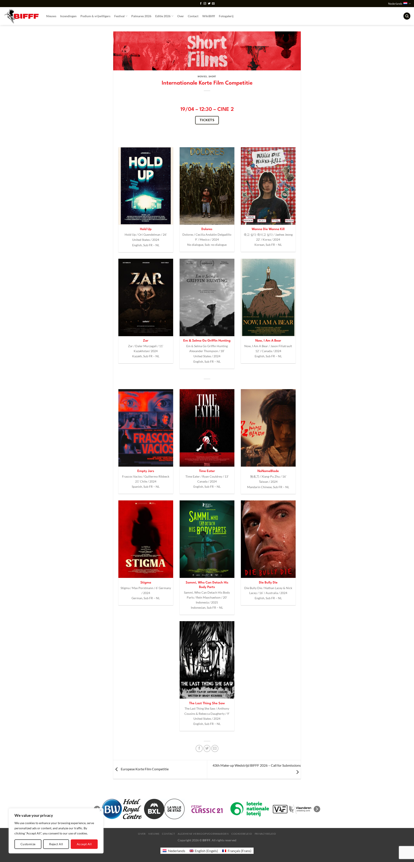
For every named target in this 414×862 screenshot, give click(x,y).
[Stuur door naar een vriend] (214, 748)
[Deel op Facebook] (199, 748)
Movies (202, 77)
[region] (56, 830)
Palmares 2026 (141, 16)
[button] (317, 809)
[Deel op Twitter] (207, 748)
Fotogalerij (226, 16)
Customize (28, 844)
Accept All (84, 844)
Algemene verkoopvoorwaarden (203, 833)
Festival (119, 16)
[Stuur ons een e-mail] (213, 3)
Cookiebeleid (241, 833)
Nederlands (395, 3)
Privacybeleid (265, 833)
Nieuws (51, 16)
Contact (193, 16)
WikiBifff (208, 16)
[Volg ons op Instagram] (205, 3)
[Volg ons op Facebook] (200, 3)
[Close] (101, 810)
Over (180, 16)
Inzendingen (68, 16)
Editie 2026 (163, 16)
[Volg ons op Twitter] (209, 3)
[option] (131, 809)
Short (212, 77)
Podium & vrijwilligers (95, 16)
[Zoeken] (406, 16)
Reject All (56, 844)
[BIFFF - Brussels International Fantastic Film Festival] (21, 16)
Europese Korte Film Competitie (144, 769)
